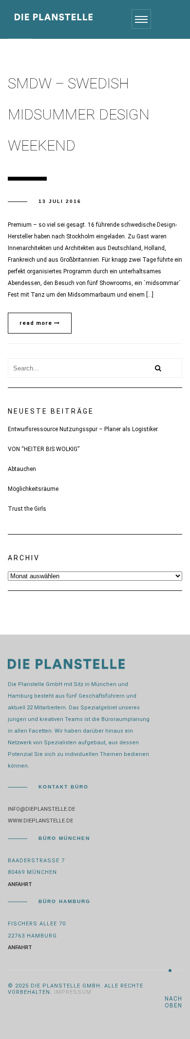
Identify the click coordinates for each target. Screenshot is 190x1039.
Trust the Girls (27, 508)
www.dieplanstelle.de (40, 821)
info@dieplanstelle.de (41, 809)
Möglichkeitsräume (33, 489)
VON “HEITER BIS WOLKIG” (43, 449)
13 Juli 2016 (59, 201)
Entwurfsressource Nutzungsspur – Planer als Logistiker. (83, 429)
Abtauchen (22, 469)
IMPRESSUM (73, 992)
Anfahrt (20, 884)
